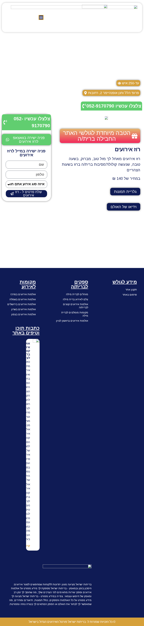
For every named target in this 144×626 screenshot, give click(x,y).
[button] (26, 139)
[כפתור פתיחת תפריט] (41, 17)
